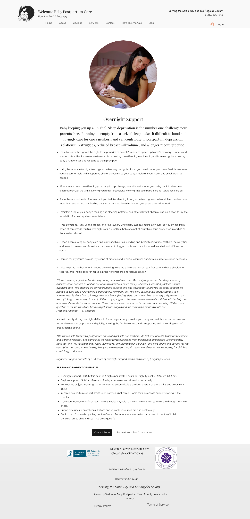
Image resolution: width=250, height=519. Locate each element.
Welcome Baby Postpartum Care (65, 11)
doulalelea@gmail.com (120, 469)
